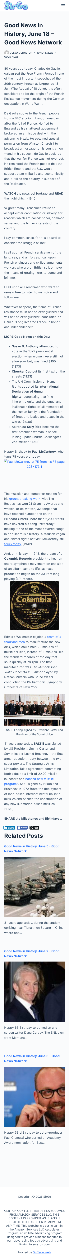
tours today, (13, 544)
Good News (11, 56)
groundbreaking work (24, 499)
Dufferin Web (42, 1252)
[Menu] (63, 5)
